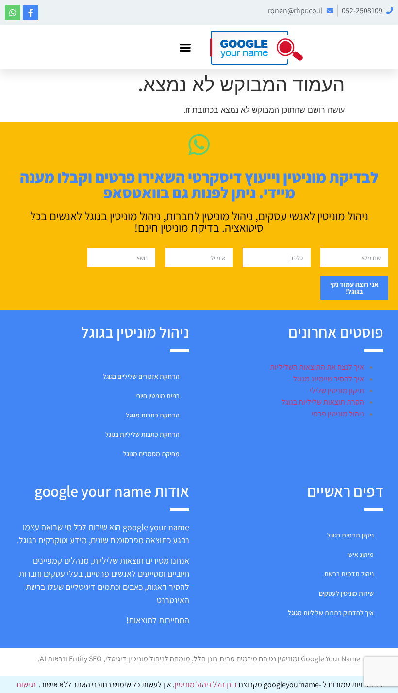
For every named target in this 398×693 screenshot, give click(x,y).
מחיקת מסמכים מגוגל (151, 454)
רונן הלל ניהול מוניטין (206, 684)
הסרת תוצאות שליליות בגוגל (323, 402)
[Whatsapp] (12, 12)
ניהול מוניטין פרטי (338, 414)
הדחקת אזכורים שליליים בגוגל (141, 376)
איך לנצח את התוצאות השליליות (317, 367)
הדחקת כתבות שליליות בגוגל (142, 434)
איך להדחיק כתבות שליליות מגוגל (331, 612)
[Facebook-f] (30, 12)
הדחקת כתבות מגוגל (153, 415)
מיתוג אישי (360, 554)
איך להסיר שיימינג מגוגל (328, 379)
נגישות (26, 684)
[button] (185, 47)
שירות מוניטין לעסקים (346, 593)
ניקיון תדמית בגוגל (350, 535)
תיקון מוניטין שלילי (337, 390)
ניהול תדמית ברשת (349, 574)
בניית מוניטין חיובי (157, 395)
